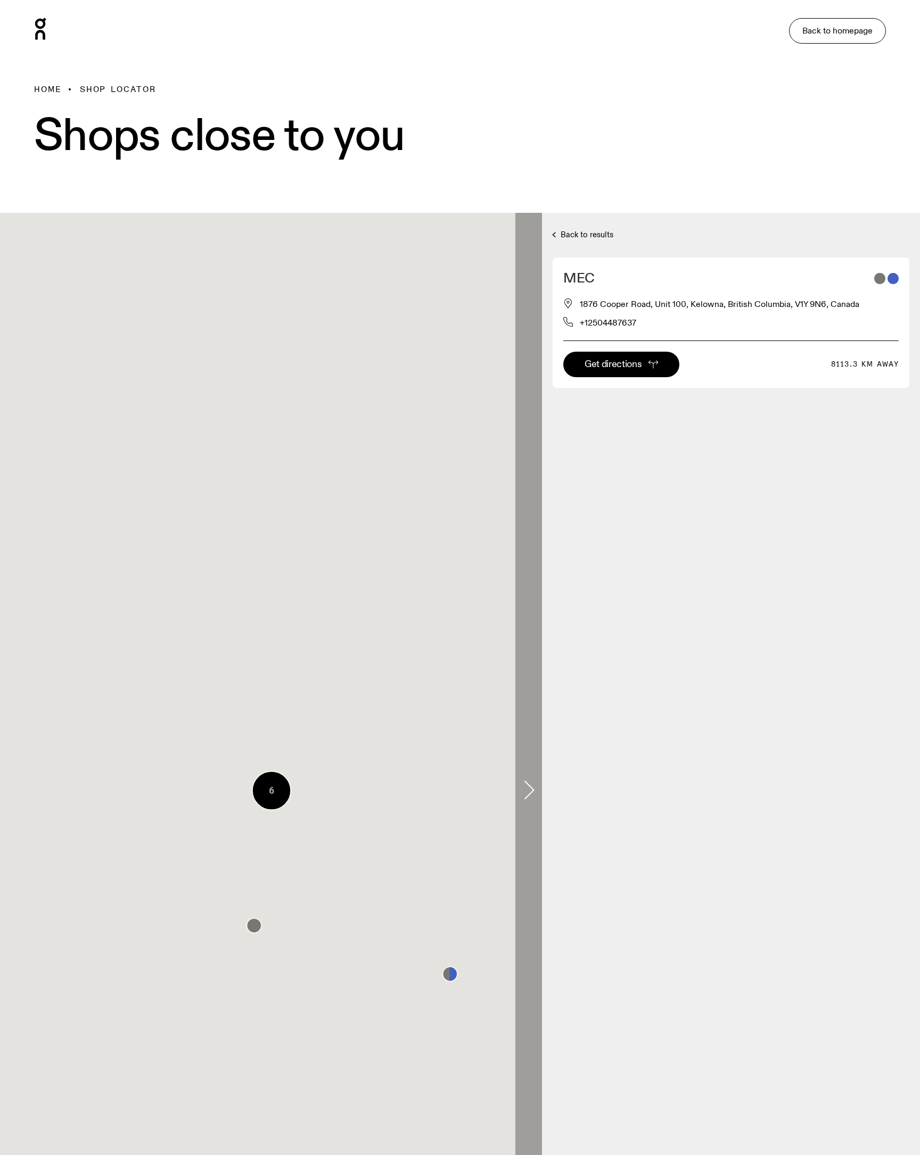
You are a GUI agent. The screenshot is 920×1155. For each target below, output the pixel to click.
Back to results (585, 235)
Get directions (613, 364)
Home (48, 89)
